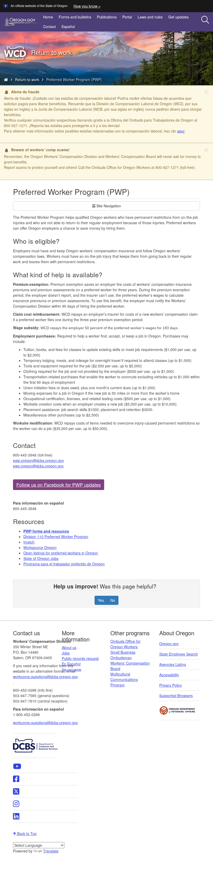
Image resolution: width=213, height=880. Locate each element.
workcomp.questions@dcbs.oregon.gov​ (45, 676)
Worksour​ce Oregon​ (40, 547)
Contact (49, 26)
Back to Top (26, 833)
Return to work (27, 79)
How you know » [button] (87, 6)
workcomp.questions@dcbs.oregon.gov (45, 722)
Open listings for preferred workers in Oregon (60, 552)
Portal (127, 16)
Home (48, 16)
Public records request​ (80, 658)
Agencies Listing (172, 664)
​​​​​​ (46, 531)
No (112, 600)
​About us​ (69, 647)
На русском (71, 669)
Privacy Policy (170, 685)
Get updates (178, 16)
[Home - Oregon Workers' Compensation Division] (6, 79)
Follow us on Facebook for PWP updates (58, 484)
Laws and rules (150, 16)
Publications (107, 16)
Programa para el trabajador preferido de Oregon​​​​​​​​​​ (64, 563)
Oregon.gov (169, 643)
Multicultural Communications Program (124, 679)
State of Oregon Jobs (40, 558)
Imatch (29, 542)
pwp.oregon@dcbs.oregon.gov (38, 465)
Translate (50, 850)
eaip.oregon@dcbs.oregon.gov (38, 460)
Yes (101, 600)
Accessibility (169, 674)
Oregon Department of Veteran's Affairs (177, 710)
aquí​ (180, 131)
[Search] (205, 20)
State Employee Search (178, 654)
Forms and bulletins (75, 16)
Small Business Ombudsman (122, 655)
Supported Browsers (176, 695)
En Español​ (71, 663)
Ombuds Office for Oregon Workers (125, 644)
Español (68, 26)
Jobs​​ (66, 653)
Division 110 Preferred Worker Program (55, 536)
